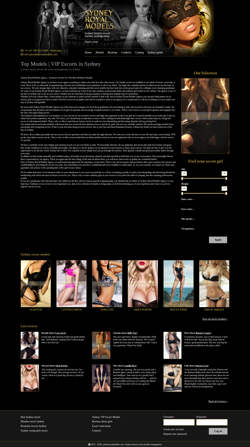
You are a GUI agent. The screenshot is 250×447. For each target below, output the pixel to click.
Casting (139, 52)
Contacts (126, 52)
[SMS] (22, 50)
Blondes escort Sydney (32, 421)
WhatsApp (55, 50)
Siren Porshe (61, 365)
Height (184, 183)
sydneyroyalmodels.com (97, 4)
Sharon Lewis (201, 365)
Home (88, 52)
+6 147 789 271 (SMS (36, 50)
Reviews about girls (102, 421)
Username (169, 417)
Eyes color (186, 209)
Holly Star (132, 333)
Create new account (173, 429)
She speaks (186, 218)
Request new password (175, 434)
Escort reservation (101, 426)
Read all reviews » (217, 401)
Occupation (187, 228)
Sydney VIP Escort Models (106, 417)
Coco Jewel (60, 333)
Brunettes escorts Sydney (33, 426)
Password (202, 417)
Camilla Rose (130, 365)
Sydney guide (155, 52)
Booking (112, 52)
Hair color (186, 199)
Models (100, 52)
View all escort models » (214, 319)
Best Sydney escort (30, 417)
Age (183, 169)
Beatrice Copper (203, 333)
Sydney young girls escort (34, 430)
